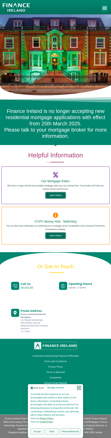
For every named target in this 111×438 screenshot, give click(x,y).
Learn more (56, 195)
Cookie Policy (46, 422)
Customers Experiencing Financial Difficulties (55, 355)
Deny (52, 431)
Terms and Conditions (55, 361)
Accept (37, 431)
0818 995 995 (27, 287)
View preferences (70, 431)
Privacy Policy (46, 418)
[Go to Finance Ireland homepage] (55, 345)
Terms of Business (55, 372)
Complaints (55, 377)
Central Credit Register (55, 383)
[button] (79, 387)
